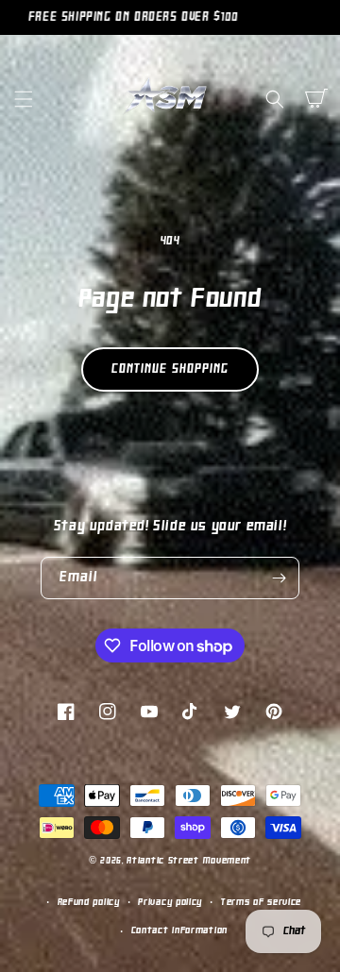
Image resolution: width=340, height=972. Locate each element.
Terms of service (261, 903)
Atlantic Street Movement (189, 861)
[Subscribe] (278, 578)
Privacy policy (170, 903)
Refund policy (89, 903)
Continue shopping (170, 369)
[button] (23, 99)
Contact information (179, 931)
